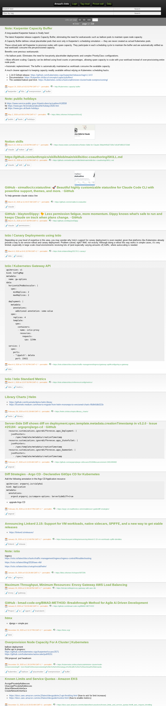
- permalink (28, 87)
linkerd (11, 544)
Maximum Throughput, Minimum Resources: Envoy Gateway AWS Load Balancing (66, 584)
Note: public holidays (20, 98)
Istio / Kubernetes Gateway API (28, 266)
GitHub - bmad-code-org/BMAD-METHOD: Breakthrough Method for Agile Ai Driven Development (76, 602)
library (20, 416)
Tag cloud (84, 4)
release (22, 544)
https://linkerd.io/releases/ (21, 532)
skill (30, 150)
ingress (19, 577)
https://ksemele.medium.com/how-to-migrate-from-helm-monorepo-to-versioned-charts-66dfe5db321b (56, 404)
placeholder (38, 672)
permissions (24, 225)
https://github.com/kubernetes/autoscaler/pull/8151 (28, 654)
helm (10, 416)
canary (19, 256)
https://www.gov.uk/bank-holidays (23, 108)
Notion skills (14, 141)
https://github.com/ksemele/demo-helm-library (30, 402)
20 (80, 20)
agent (27, 611)
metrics (19, 387)
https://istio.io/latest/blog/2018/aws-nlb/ (23, 562)
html (10, 635)
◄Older (75, 24)
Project (11, 611)
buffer (48, 91)
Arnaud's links (61, 4)
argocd (11, 467)
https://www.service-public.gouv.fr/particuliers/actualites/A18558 (37, 103)
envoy (10, 593)
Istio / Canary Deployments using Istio (33, 235)
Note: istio (12, 551)
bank (20, 119)
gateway (22, 593)
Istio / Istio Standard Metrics (25, 379)
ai (20, 611)
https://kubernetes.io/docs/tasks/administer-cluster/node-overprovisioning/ (73, 80)
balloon (25, 672)
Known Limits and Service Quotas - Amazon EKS (41, 679)
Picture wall (98, 4)
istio (10, 256)
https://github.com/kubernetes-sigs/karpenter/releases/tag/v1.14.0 (61, 75)
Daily (109, 4)
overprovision (35, 91)
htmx (8, 618)
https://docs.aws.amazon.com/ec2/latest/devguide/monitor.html (39, 698)
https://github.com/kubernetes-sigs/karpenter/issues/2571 (32, 652)
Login (74, 4)
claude (11, 150)
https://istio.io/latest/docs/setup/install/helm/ (26, 566)
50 (84, 20)
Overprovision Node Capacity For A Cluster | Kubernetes (47, 642)
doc (28, 165)
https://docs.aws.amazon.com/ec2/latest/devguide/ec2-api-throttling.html (43, 695)
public (10, 119)
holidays (31, 119)
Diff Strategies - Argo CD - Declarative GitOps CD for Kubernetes (52, 474)
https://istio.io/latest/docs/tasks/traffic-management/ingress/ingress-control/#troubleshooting (48, 558)
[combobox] (41, 13)
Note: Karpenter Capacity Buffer (28, 28)
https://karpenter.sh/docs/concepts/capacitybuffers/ (49, 77)
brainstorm (39, 611)
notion (21, 150)
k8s (22, 91)
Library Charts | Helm (20, 397)
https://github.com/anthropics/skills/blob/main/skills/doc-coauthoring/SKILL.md (64, 157)
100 (89, 20)
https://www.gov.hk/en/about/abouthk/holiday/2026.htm (33, 106)
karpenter (12, 91)
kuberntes (12, 672)
